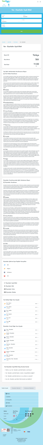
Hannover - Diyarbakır (10, 344)
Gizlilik (12, 427)
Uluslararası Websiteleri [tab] (29, 388)
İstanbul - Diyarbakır (10, 333)
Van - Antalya (8, 310)
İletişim (5, 418)
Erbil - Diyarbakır (9, 347)
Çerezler (19, 430)
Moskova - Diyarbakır (10, 351)
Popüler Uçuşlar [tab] (5, 388)
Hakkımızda (6, 413)
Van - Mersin (8, 303)
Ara (21, 31)
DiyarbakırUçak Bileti (11, 283)
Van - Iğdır (8, 321)
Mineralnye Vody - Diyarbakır (12, 358)
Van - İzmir (8, 317)
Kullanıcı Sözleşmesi (15, 430)
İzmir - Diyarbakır (9, 329)
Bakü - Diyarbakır (9, 355)
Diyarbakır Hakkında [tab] (16, 388)
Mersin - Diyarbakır (10, 336)
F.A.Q (5, 416)
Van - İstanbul (9, 314)
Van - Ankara (8, 306)
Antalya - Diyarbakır (10, 340)
